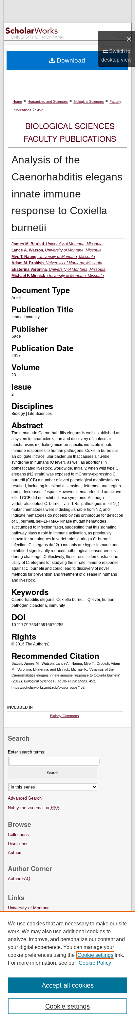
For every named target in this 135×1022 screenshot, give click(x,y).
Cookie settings (95, 955)
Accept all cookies (68, 985)
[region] (67, 966)
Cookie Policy (95, 963)
